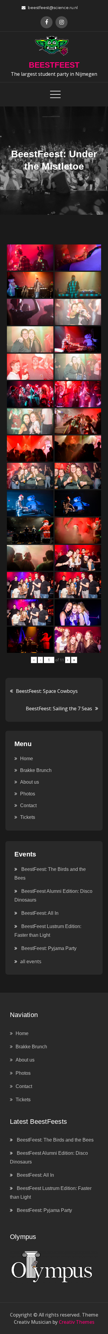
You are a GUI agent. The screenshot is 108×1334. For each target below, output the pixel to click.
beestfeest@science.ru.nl (53, 7)
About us (29, 782)
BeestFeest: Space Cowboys (47, 691)
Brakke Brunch (36, 770)
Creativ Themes (76, 1322)
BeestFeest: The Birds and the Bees (55, 1139)
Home (26, 758)
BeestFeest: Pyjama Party (48, 948)
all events (30, 961)
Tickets (27, 817)
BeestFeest (54, 64)
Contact (28, 805)
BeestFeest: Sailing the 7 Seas (59, 708)
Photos (27, 793)
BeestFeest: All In (39, 913)
